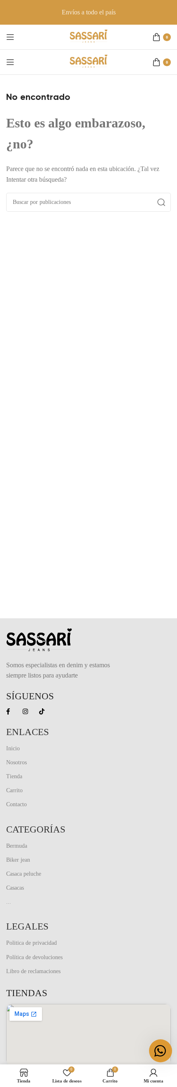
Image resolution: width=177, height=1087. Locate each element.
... (8, 902)
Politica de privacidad (31, 943)
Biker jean (18, 860)
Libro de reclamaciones (33, 971)
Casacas (15, 888)
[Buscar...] (161, 202)
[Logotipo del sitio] (88, 36)
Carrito (14, 790)
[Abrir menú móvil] (10, 37)
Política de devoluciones (34, 957)
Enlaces (27, 732)
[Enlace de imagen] (39, 639)
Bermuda (16, 846)
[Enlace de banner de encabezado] (88, 12)
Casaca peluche (23, 874)
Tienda (14, 776)
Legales (27, 926)
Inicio (13, 748)
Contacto (16, 804)
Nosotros (16, 762)
